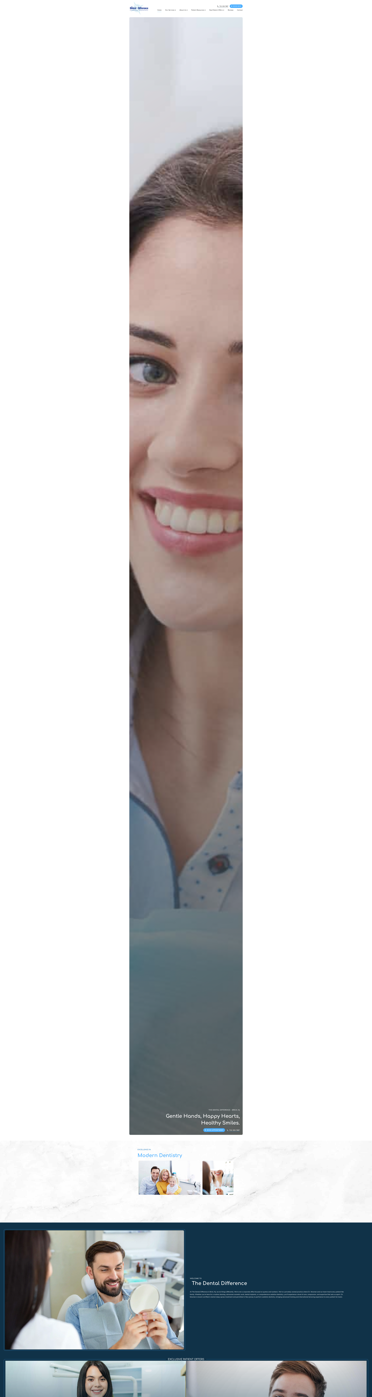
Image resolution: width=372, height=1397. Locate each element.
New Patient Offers (216, 10)
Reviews (230, 10)
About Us (183, 10)
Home (159, 10)
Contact (240, 10)
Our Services (169, 10)
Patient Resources (197, 10)
